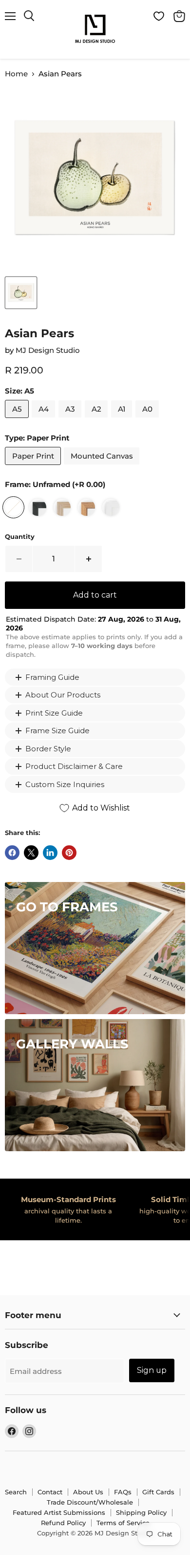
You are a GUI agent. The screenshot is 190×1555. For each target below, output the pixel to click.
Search (16, 1492)
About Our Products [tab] (62, 694)
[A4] (44, 420)
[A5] (18, 420)
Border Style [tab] (48, 748)
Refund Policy (63, 1523)
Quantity (20, 536)
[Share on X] (31, 852)
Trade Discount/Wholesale (90, 1502)
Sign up (152, 1370)
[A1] (123, 420)
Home (16, 74)
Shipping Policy (141, 1512)
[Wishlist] (159, 16)
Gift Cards (158, 1492)
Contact (50, 1492)
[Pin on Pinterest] (69, 852)
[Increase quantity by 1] (88, 559)
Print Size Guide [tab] (54, 713)
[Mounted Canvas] (102, 467)
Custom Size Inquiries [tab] (64, 784)
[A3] (71, 420)
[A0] (148, 420)
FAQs (123, 1492)
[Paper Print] (34, 467)
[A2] (97, 420)
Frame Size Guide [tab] (57, 730)
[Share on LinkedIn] (50, 852)
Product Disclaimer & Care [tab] (74, 766)
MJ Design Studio (48, 350)
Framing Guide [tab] (52, 677)
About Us (88, 1492)
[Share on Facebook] (12, 852)
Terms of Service (123, 1523)
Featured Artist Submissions (59, 1512)
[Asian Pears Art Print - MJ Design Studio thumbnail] (21, 292)
